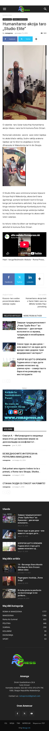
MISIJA (12, 723)
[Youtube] (31, 713)
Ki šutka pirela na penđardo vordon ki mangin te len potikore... (29, 593)
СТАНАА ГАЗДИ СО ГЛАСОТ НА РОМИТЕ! (24, 483)
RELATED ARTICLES (12, 316)
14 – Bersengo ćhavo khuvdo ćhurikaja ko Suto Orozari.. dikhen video (30, 567)
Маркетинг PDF (39, 723)
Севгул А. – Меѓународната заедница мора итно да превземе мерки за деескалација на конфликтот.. (23, 438)
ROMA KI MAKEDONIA (20, 19)
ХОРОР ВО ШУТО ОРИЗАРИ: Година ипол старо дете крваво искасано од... (30, 546)
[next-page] (8, 381)
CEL (5, 723)
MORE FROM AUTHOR (33, 316)
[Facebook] (17, 713)
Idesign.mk (26, 728)
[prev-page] (4, 381)
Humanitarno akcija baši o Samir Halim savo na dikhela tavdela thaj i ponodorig (36, 302)
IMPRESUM (26, 723)
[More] (36, 39)
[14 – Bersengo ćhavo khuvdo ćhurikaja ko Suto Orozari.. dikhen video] (9, 567)
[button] (4, 9)
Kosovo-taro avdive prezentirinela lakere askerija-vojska (11, 301)
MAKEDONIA (7, 15)
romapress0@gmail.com (29, 696)
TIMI (18, 723)
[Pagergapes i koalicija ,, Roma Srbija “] (9, 581)
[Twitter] (24, 713)
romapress (9, 33)
